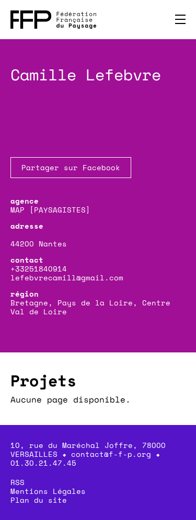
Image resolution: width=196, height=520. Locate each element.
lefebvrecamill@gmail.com (66, 277)
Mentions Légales (48, 491)
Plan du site (38, 499)
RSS (17, 482)
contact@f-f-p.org (111, 453)
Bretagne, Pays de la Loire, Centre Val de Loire (90, 307)
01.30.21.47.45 (43, 462)
